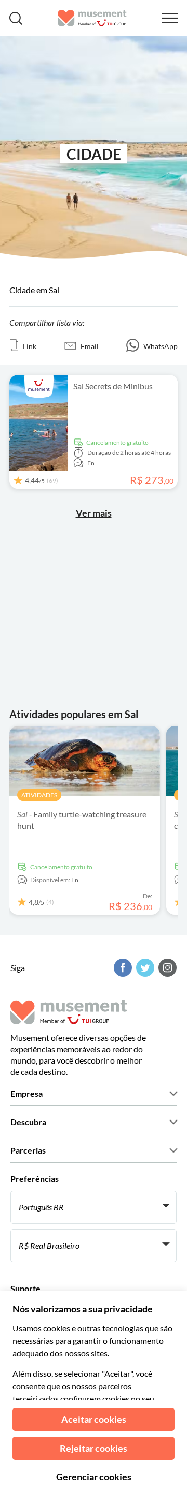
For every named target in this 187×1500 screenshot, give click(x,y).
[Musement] (92, 18)
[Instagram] (166, 967)
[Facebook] (121, 967)
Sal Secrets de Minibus (113, 386)
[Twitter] (143, 967)
